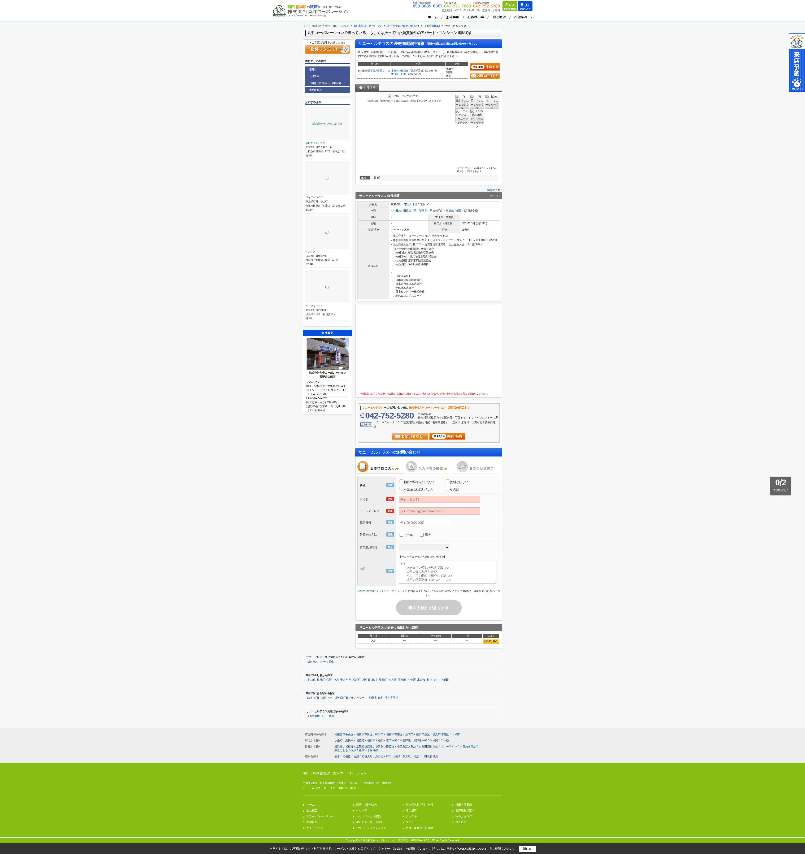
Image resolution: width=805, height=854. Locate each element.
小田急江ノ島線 (407, 746)
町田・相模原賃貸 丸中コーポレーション (335, 773)
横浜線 (395, 74)
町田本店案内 (464, 804)
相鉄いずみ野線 (368, 750)
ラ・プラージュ (314, 305)
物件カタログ (464, 816)
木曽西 (411, 679)
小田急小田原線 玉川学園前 (325, 83)
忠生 (436, 679)
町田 (403, 74)
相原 (323, 697)
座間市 (409, 734)
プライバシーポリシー (389, 591)
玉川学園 (378, 70)
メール (408, 535)
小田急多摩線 (468, 746)
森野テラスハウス (315, 143)
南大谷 (392, 679)
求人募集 (461, 822)
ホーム (310, 804)
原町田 (366, 679)
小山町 (311, 679)
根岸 (429, 679)
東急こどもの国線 (345, 750)
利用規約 (365, 591)
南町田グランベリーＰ (353, 697)
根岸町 (357, 679)
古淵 (356, 756)
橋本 (337, 756)
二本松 (445, 740)
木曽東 (421, 679)
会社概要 (311, 810)
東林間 (434, 740)
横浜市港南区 (440, 734)
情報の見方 (493, 190)
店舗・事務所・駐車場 (419, 827)
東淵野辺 (406, 740)
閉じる (527, 848)
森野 (329, 679)
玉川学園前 (417, 70)
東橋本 (349, 740)
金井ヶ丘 (345, 679)
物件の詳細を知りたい (419, 482)
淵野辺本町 (420, 740)
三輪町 (402, 679)
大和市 (456, 734)
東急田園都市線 (429, 746)
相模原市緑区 (364, 734)
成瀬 (309, 697)
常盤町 (383, 679)
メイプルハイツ (314, 197)
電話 (427, 535)
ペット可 (361, 810)
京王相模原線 (364, 746)
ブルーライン (449, 746)
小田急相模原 (430, 756)
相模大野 (367, 756)
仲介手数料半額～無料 (419, 804)
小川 (336, 679)
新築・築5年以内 (366, 804)
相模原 (371, 740)
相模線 (349, 746)
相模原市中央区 (343, 734)
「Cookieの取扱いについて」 (472, 848)
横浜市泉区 (423, 734)
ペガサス (311, 251)
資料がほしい (459, 482)
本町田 (445, 679)
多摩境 (372, 697)
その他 (454, 489)
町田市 (369, 70)
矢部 (397, 756)
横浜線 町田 (316, 89)
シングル (411, 816)
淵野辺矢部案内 (465, 810)
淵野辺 (379, 756)
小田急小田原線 (399, 70)
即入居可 (411, 810)
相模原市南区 (394, 734)
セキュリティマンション (371, 827)
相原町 (321, 679)
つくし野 (333, 697)
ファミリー (412, 822)
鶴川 (374, 679)
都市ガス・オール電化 (320, 661)
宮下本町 (392, 740)
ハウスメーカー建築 (368, 816)
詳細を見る (491, 641)
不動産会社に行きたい (419, 489)
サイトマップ (314, 827)
